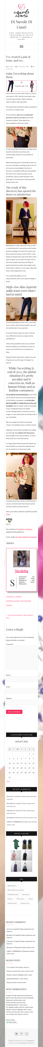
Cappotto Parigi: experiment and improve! (19, 995)
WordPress (30, 1043)
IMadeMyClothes (13, 601)
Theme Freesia (13, 1043)
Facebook (21, 529)
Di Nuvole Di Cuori (21, 24)
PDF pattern (26, 601)
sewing (9, 605)
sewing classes (12, 903)
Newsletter (25, 894)
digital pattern (11, 886)
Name (8, 675)
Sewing (19, 596)
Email (8, 687)
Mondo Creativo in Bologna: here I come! (19, 975)
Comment (10, 644)
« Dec (8, 781)
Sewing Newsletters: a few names (17, 979)
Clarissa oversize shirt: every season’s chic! (19, 616)
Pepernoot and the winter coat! (26, 817)
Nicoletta (10, 66)
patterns (10, 899)
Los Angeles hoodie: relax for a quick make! (19, 1007)
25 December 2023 (23, 66)
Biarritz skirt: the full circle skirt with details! (20, 998)
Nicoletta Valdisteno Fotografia (26, 537)
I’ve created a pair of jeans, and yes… (18, 967)
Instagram (29, 529)
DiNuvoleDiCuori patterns (15, 890)
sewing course (25, 903)
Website (9, 698)
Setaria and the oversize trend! (16, 982)
